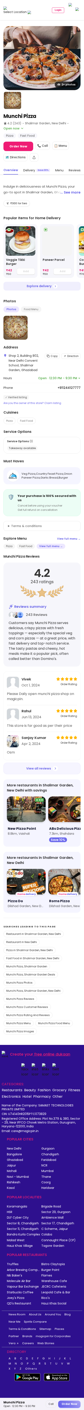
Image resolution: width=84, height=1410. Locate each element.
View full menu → (69, 538)
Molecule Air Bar (19, 1281)
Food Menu (31, 309)
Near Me (14, 1322)
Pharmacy (42, 1096)
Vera (12, 1343)
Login (58, 10)
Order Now (18, 146)
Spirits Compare (35, 1322)
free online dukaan (52, 1054)
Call (51, 1404)
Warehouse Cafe (54, 1281)
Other (58, 1096)
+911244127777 (69, 388)
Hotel (26, 1096)
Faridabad (48, 1160)
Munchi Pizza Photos (19, 982)
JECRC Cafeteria (53, 1287)
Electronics (11, 1096)
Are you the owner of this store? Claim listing (32, 403)
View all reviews (38, 768)
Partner (14, 1336)
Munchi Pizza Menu (18, 1023)
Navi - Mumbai (18, 1177)
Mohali (12, 1171)
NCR (44, 1165)
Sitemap (45, 1329)
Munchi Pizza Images (20, 1031)
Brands (27, 1336)
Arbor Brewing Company (24, 1270)
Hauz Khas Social (53, 1303)
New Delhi (14, 1149)
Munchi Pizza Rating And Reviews (28, 1015)
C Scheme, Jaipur (54, 1229)
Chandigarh (50, 1154)
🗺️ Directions (15, 157)
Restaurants (12, 1090)
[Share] (34, 157)
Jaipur (11, 1165)
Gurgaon (47, 1149)
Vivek (26, 679)
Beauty (30, 1090)
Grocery (59, 1090)
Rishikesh (13, 1182)
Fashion (44, 1090)
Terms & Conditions (22, 1329)
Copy (54, 356)
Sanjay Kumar (34, 737)
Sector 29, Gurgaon (55, 1212)
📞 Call (42, 146)
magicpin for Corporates (53, 1336)
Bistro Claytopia (53, 1264)
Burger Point (50, 1270)
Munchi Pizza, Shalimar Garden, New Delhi (33, 991)
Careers (28, 1343)
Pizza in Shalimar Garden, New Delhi (29, 950)
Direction (73, 356)
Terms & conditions (26, 526)
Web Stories (45, 1343)
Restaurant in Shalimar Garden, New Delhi (33, 934)
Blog (67, 1314)
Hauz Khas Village (20, 1246)
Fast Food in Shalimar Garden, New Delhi (32, 958)
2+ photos (68, 84)
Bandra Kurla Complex (23, 1234)
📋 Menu (60, 146)
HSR (9, 1212)
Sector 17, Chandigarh (57, 1223)
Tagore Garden (52, 1246)
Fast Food (26, 421)
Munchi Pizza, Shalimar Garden (26, 966)
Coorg (46, 1182)
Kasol (11, 1188)
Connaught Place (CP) (58, 1240)
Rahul (26, 711)
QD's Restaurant (19, 1303)
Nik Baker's (14, 1275)
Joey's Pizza (15, 1298)
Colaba (46, 1234)
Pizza (9, 421)
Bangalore (14, 1154)
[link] (20, 251)
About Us (35, 1314)
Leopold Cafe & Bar (55, 1292)
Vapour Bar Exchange (23, 1287)
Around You (53, 1314)
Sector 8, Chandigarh (23, 1223)
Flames (46, 1275)
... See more (70, 192)
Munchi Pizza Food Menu (54, 1023)
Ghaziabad (15, 1160)
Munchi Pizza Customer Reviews (27, 1007)
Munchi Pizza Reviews (20, 999)
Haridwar (47, 1188)
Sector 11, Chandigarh (23, 1229)
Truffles (13, 1264)
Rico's (45, 1298)
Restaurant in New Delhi (21, 942)
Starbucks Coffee (20, 1292)
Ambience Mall (52, 1218)
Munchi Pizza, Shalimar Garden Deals (30, 974)
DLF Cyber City (18, 1218)
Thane (46, 1177)
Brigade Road (51, 1206)
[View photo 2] (12, 100)
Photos (11, 309)
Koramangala (17, 1206)
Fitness (74, 1090)
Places (59, 1329)
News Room (17, 1314)
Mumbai (47, 1171)
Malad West (16, 1240)
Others (31, 1369)
